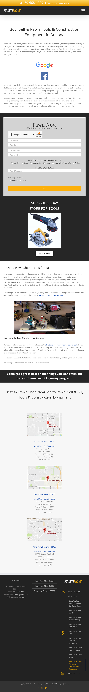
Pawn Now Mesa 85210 (44, 586)
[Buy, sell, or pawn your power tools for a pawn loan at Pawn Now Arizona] (44, 214)
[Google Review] (44, 61)
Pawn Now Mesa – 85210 (44, 441)
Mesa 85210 (44, 295)
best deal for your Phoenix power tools (61, 345)
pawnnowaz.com (18, 597)
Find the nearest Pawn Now (58, 3)
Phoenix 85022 (59, 295)
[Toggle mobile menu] (83, 11)
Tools (54, 208)
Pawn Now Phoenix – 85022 (44, 547)
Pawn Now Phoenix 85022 (44, 591)
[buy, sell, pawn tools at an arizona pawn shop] (44, 302)
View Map (38, 446)
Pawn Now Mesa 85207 (44, 581)
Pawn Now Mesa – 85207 (44, 494)
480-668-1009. (19, 591)
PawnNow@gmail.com (19, 594)
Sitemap (67, 684)
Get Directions (49, 446)
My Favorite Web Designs (54, 684)
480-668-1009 (33, 2)
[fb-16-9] (44, 73)
